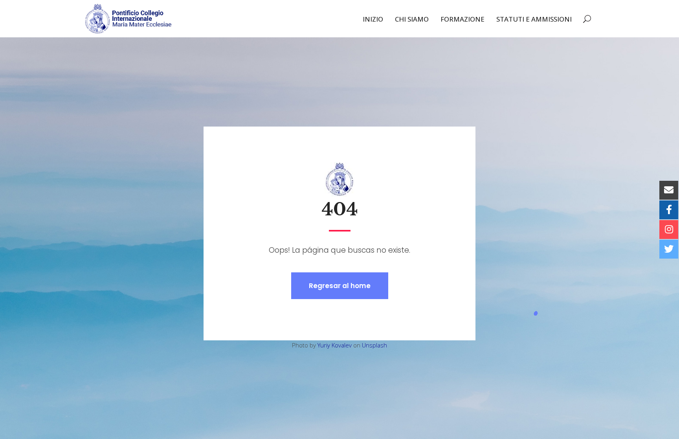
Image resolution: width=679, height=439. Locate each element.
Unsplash (374, 345)
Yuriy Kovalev (334, 345)
